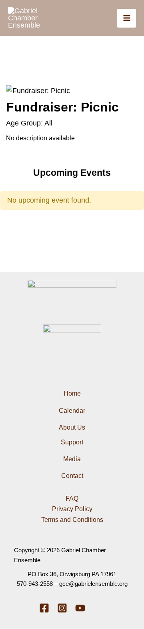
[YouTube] (80, 608)
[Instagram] (62, 608)
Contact (72, 475)
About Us (72, 427)
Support (72, 442)
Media (72, 459)
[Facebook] (44, 608)
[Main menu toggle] (126, 18)
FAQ (72, 498)
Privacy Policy (72, 509)
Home (72, 393)
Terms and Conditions (72, 519)
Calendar (72, 410)
